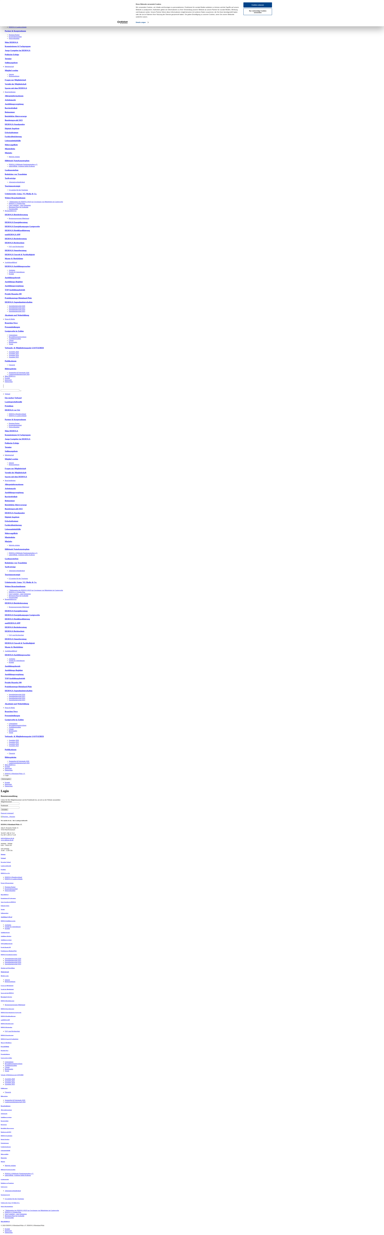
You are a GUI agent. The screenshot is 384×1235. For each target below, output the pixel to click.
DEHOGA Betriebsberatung (16, 215)
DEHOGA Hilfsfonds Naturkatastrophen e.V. (23, 164)
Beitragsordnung (14, 76)
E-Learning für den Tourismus (18, 190)
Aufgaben (12, 270)
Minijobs (8, 153)
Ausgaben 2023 (14, 357)
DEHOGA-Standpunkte (15, 124)
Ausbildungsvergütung (14, 104)
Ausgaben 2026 (14, 352)
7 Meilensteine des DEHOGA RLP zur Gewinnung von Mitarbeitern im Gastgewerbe (36, 202)
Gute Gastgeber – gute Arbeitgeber (20, 205)
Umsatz (11, 340)
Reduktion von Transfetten (16, 174)
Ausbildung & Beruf (6, 917)
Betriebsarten (13, 342)
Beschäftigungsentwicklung (17, 337)
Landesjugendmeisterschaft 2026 (19, 374)
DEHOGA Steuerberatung (15, 250)
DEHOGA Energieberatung (16, 222)
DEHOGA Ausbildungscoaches (17, 266)
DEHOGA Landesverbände (17, 27)
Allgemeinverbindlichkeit (17, 182)
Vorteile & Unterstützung (17, 272)
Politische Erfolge (12, 54)
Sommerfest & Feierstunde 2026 (19, 372)
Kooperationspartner (15, 36)
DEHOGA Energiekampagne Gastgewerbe (22, 226)
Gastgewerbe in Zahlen (14, 331)
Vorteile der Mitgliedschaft (15, 84)
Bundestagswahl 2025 (14, 120)
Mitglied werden (11, 70)
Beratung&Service (10, 211)
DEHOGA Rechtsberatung (16, 239)
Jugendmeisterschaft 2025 (17, 308)
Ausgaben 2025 (14, 353)
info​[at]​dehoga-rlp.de (7, 838)
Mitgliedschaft (9, 66)
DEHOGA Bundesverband (17, 414)
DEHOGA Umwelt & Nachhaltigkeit (20, 254)
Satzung (11, 74)
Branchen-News (11, 323)
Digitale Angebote (12, 128)
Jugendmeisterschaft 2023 (17, 311)
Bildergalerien (10, 369)
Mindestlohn (10, 149)
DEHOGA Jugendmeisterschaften (18, 302)
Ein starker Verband (13, 398)
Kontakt (11, 274)
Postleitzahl (4, 805)
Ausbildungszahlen (15, 338)
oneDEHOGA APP (12, 234)
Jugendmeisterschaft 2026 (17, 306)
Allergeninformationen (14, 96)
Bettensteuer (10, 112)
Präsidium (9, 406)
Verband (7, 394)
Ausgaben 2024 (14, 355)
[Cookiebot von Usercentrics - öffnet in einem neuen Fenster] (122, 22)
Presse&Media (5, 1046)
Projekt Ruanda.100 (13, 294)
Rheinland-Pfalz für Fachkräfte (18, 207)
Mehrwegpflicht (11, 145)
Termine (8, 59)
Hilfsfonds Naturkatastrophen (17, 161)
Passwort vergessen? (7, 813)
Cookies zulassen (258, 5)
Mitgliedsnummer (6, 802)
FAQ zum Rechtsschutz (16, 246)
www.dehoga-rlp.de (7, 840)
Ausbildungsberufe (12, 278)
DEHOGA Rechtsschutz (14, 243)
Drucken (12, 816)
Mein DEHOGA (11, 42)
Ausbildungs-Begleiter (14, 282)
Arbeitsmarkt (10, 100)
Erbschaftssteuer (11, 132)
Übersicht (12, 365)
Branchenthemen (10, 92)
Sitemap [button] (3, 854)
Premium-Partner (14, 35)
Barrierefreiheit (11, 108)
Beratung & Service (6, 997)
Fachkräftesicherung (13, 136)
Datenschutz (9, 381)
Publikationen (10, 361)
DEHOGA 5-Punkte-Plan (17, 203)
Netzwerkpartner (14, 38)
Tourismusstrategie (12, 186)
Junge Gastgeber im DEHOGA (17, 50)
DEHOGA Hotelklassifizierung (17, 230)
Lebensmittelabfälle (13, 141)
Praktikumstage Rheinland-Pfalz (18, 298)
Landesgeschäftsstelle (13, 402)
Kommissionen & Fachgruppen (18, 46)
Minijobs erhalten (14, 157)
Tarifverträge (10, 178)
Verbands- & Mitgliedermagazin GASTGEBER (24, 348)
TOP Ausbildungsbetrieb (15, 290)
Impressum (8, 380)
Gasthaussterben (11, 170)
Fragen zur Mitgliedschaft (15, 80)
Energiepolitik (13, 209)
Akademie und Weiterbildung (17, 315)
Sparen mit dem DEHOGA (16, 88)
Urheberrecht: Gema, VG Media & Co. (21, 194)
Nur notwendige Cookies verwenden (257, 11)
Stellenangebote (11, 63)
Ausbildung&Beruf (11, 262)
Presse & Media (10, 319)
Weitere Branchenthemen (15, 198)
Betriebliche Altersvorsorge (16, 116)
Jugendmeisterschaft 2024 (17, 309)
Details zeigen (141, 22)
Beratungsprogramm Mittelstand (19, 218)
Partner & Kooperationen (15, 31)
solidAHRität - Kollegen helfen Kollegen (22, 166)
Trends (11, 344)
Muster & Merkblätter (14, 258)
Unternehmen (13, 335)
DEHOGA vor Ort (12, 410)
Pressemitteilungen (12, 327)
